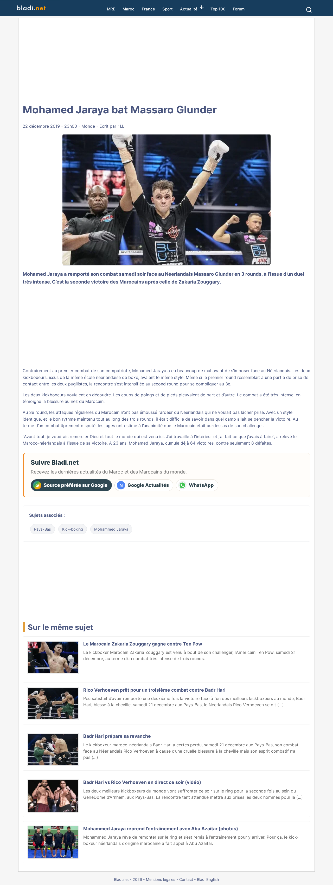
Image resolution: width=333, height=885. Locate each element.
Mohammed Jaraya (111, 529)
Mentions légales (160, 879)
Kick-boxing (72, 529)
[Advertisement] (166, 59)
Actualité (188, 9)
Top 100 (218, 9)
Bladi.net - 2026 (128, 879)
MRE (111, 9)
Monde (88, 126)
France (148, 9)
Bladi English (208, 879)
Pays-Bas (42, 529)
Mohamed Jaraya (43, 274)
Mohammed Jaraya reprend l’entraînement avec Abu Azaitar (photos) (160, 828)
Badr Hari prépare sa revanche (117, 736)
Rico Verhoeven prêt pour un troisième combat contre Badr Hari (154, 690)
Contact (186, 879)
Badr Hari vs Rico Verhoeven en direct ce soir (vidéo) (142, 782)
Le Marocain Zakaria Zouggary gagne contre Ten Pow (142, 644)
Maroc (129, 9)
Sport (167, 9)
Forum (239, 9)
